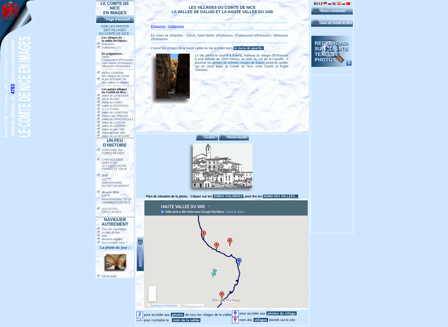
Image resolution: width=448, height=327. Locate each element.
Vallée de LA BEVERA (115, 95)
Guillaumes (109, 47)
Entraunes (108, 44)
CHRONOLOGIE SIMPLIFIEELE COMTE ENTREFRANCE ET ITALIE (114, 164)
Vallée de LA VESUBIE (115, 136)
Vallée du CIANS (112, 102)
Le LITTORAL (110, 109)
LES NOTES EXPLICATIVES (111, 210)
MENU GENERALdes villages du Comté (115, 74)
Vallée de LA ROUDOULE (118, 119)
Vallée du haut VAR (113, 132)
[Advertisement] (162, 167)
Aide (104, 235)
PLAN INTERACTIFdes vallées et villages (115, 81)
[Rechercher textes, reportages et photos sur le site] (332, 66)
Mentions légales (112, 239)
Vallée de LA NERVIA (115, 112)
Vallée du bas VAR (113, 129)
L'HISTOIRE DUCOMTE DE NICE (113, 151)
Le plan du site (111, 232)
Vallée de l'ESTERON (115, 105)
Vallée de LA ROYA (113, 122)
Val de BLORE (111, 99)
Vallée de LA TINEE (114, 125)
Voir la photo (109, 276)
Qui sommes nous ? (114, 242)
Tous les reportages (114, 229)
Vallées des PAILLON (115, 115)
